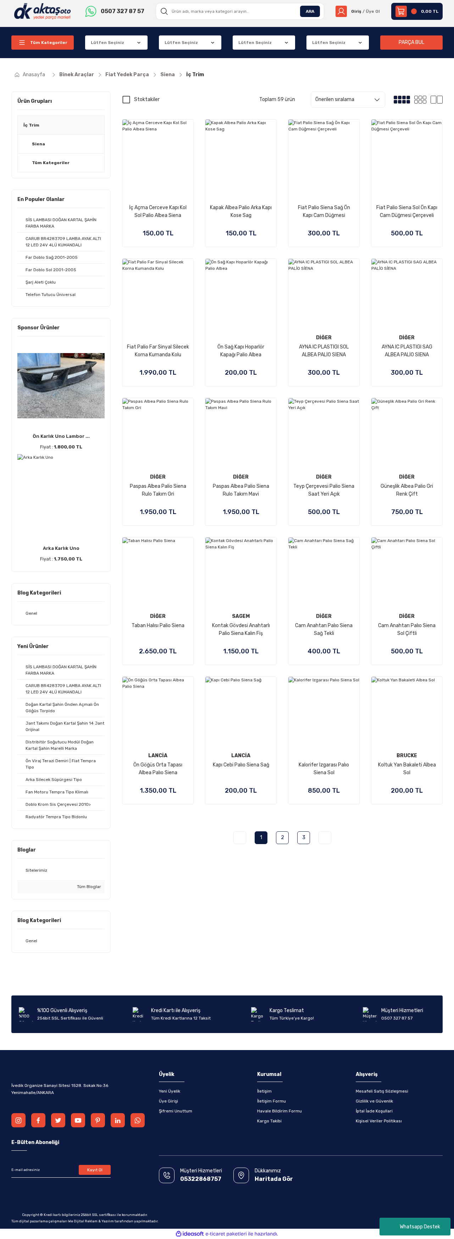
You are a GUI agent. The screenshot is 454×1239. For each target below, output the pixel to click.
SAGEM (241, 616)
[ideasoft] (190, 1233)
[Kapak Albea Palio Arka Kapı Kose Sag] (240, 154)
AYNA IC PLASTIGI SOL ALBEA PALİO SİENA (324, 351)
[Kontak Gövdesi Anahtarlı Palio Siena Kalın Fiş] (240, 572)
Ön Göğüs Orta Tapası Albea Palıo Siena (157, 769)
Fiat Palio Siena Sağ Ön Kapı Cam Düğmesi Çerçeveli (324, 212)
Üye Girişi (168, 1101)
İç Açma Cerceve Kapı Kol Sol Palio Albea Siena (158, 211)
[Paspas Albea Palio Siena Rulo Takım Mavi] (240, 433)
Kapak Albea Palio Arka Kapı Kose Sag (241, 211)
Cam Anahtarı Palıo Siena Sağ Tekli (324, 629)
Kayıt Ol (95, 1169)
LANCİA (157, 756)
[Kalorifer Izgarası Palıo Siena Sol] (323, 712)
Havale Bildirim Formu (279, 1111)
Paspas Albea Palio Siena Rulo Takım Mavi (241, 490)
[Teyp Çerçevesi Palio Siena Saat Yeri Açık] (323, 433)
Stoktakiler (147, 99)
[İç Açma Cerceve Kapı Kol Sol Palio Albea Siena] (157, 154)
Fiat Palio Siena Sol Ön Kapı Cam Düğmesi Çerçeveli (406, 211)
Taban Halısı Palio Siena (158, 626)
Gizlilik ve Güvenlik (374, 1101)
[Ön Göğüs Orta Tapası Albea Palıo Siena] (157, 712)
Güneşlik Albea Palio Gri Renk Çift (407, 490)
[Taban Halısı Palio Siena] (157, 572)
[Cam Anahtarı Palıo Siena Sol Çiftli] (406, 572)
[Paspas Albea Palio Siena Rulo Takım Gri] (157, 433)
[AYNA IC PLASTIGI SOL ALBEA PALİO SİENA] (323, 294)
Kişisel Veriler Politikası (379, 1120)
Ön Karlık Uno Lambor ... (61, 436)
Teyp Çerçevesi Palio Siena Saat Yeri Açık (323, 490)
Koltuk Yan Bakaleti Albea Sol (407, 769)
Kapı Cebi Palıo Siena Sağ (241, 765)
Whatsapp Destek (420, 1227)
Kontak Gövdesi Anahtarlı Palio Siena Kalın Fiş (241, 629)
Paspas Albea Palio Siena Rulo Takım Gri (158, 490)
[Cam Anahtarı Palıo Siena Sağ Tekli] (323, 572)
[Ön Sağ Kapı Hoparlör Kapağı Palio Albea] (240, 294)
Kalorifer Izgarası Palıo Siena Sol (324, 769)
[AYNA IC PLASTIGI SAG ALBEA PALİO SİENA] (406, 294)
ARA (310, 11)
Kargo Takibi (269, 1120)
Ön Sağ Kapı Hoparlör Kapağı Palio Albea (240, 351)
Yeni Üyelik (169, 1091)
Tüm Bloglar (88, 886)
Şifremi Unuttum (175, 1111)
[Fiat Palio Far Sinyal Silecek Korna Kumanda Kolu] (157, 294)
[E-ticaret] (226, 1234)
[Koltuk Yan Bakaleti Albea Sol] (406, 712)
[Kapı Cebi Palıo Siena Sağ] (240, 712)
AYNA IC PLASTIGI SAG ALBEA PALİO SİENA (407, 351)
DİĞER (324, 338)
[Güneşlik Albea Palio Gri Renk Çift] (406, 433)
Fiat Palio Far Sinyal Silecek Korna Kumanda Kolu (158, 351)
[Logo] (42, 11)
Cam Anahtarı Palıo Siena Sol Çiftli (407, 629)
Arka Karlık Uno (61, 548)
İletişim (264, 1091)
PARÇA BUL (411, 42)
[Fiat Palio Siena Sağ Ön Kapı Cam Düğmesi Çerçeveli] (323, 154)
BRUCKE (407, 756)
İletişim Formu (271, 1101)
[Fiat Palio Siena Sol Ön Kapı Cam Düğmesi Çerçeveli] (406, 154)
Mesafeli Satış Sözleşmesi (382, 1091)
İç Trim (195, 75)
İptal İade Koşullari (374, 1111)
